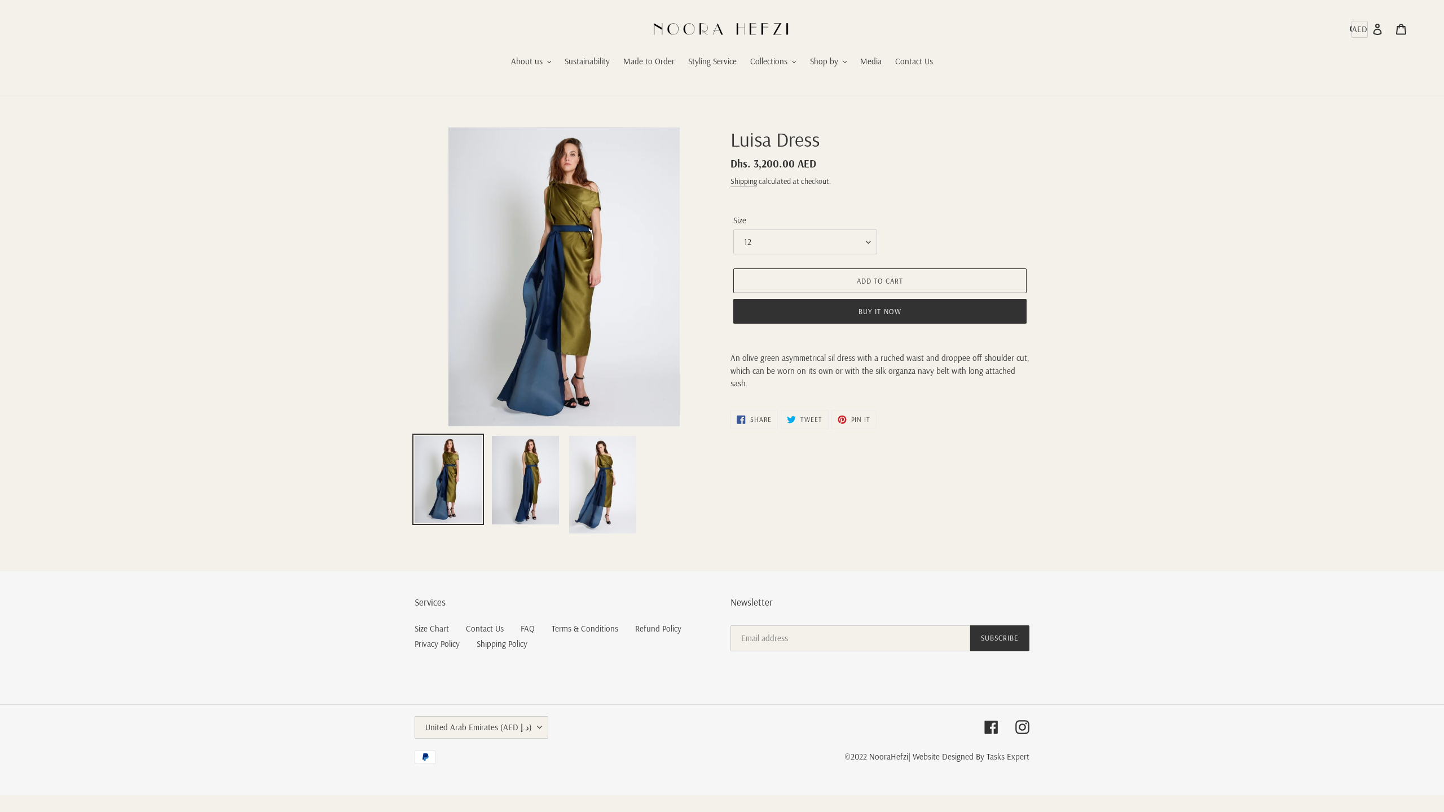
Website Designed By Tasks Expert (971, 756)
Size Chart (432, 628)
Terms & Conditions (585, 628)
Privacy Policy (437, 643)
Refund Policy (658, 628)
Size (739, 220)
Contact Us (485, 628)
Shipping (743, 181)
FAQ (528, 628)
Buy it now (880, 311)
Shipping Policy (502, 643)
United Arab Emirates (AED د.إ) (478, 727)
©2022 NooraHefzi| (877, 756)
